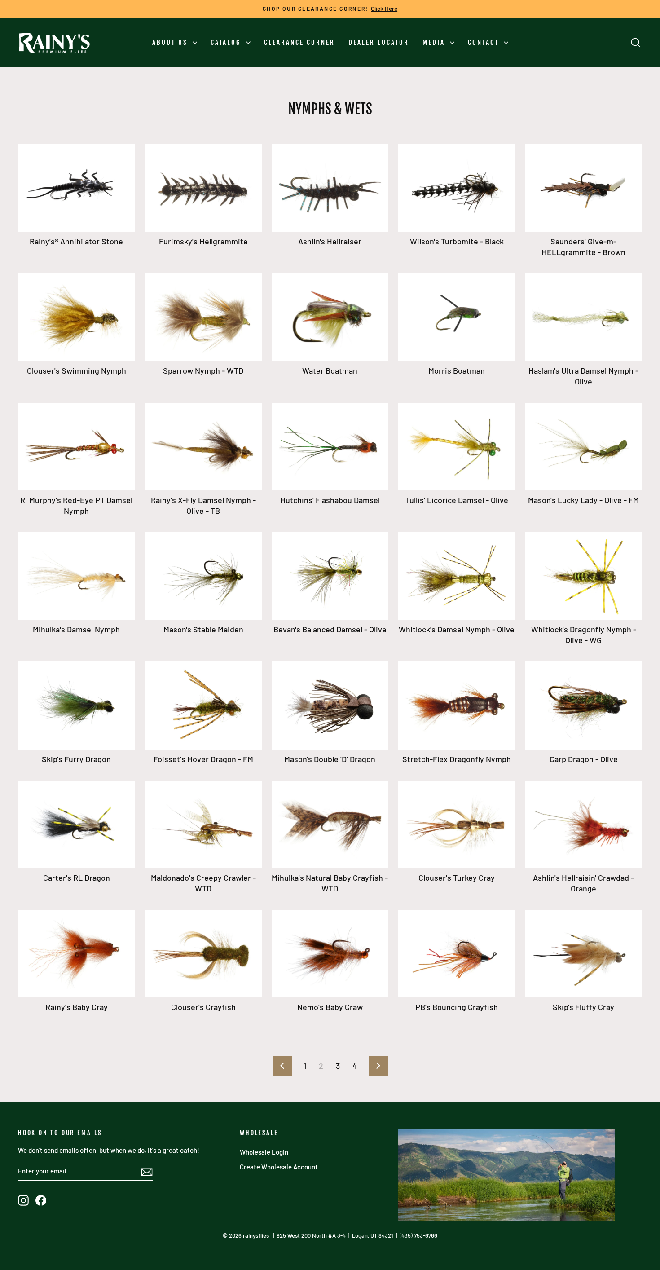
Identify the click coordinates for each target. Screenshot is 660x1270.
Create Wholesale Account (279, 1167)
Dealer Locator (378, 42)
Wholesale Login (264, 1152)
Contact (485, 42)
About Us (171, 42)
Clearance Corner (299, 42)
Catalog (227, 42)
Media (435, 42)
